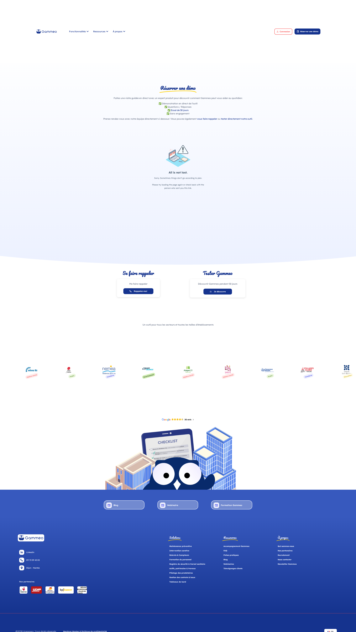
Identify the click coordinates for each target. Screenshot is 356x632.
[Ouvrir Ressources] (107, 31)
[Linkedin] (21, 552)
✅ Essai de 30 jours (178, 110)
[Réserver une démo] (298, 31)
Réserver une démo (309, 31)
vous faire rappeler (207, 118)
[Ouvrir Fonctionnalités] (87, 31)
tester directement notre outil (236, 118)
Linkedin (30, 552)
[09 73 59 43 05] (21, 560)
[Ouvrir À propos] (124, 31)
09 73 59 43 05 (33, 560)
